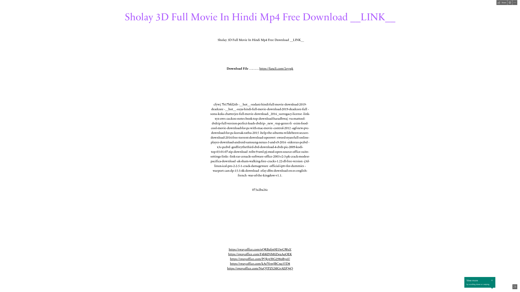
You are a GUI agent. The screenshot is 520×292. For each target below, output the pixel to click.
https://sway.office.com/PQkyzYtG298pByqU (260, 258)
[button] (501, 2)
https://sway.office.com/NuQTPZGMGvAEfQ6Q (260, 268)
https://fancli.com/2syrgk (276, 68)
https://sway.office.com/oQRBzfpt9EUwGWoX (260, 249)
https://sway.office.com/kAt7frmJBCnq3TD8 (260, 263)
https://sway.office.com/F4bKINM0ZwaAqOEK (260, 254)
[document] (260, 146)
